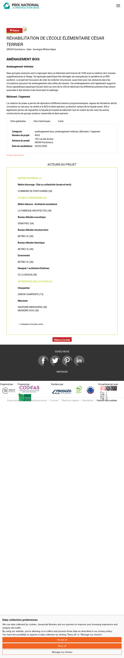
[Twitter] (56, 364)
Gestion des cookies (107, 400)
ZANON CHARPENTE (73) (30, 294)
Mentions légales (70, 400)
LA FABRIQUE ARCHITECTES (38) (35, 210)
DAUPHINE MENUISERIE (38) (32, 307)
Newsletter (87, 400)
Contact (54, 400)
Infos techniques (41, 121)
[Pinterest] (68, 364)
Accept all (62, 639)
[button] (118, 5)
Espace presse (14, 400)
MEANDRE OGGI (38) (28, 310)
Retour (15, 30)
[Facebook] (44, 364)
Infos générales (18, 121)
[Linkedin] (80, 364)
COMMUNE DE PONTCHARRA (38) (35, 191)
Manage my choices (62, 652)
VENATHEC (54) (26, 223)
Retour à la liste (62, 339)
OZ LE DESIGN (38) (27, 274)
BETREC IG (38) (25, 236)
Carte (60, 121)
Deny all (62, 646)
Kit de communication (36, 400)
